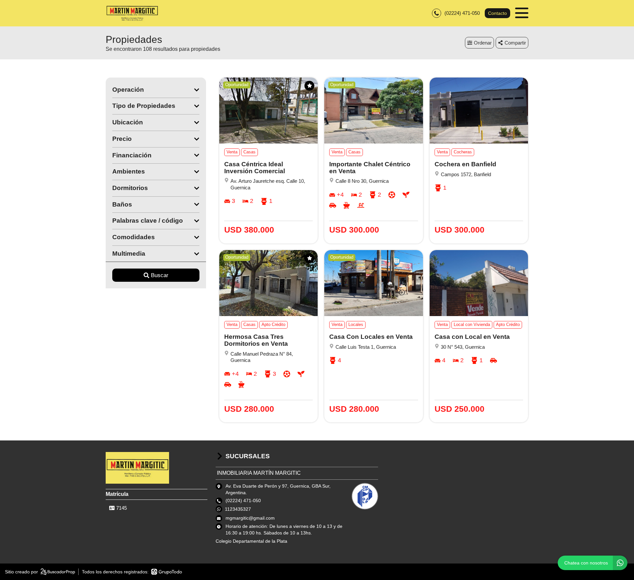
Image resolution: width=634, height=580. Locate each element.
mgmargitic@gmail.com (250, 518)
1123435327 (238, 509)
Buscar (159, 275)
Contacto (497, 13)
